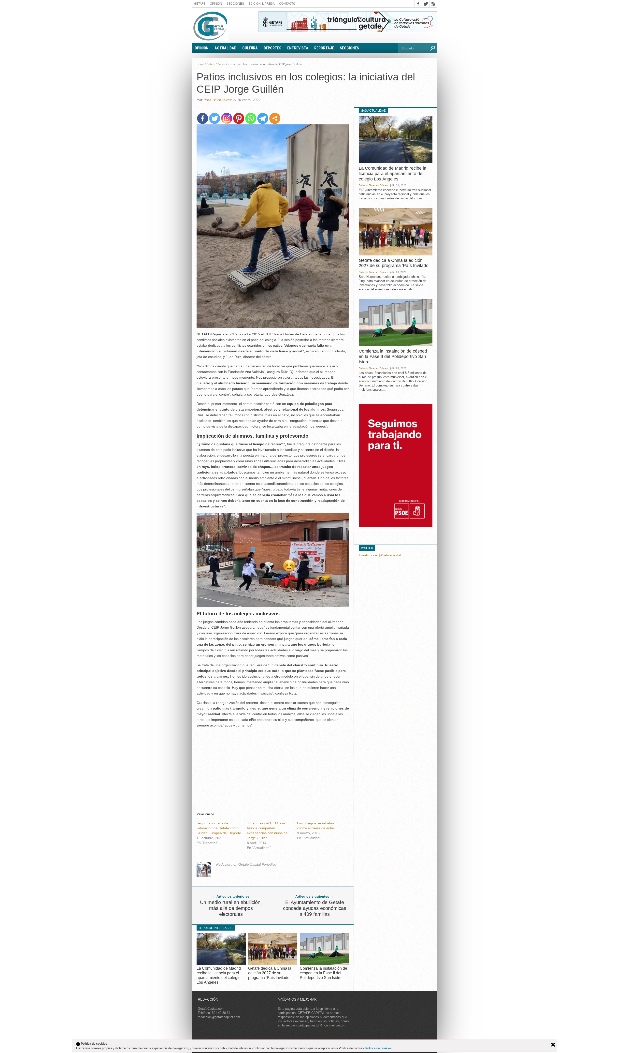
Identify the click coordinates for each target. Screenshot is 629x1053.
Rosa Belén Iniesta (217, 100)
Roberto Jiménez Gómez (373, 185)
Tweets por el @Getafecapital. (380, 555)
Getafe (199, 3)
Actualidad (225, 48)
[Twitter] (214, 118)
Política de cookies (378, 1048)
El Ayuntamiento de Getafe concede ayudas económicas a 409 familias (314, 908)
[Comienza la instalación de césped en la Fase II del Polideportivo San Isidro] (324, 963)
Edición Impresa (261, 3)
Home (200, 64)
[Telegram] (262, 118)
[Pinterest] (238, 118)
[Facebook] (202, 118)
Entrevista (297, 48)
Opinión (216, 3)
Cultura (250, 48)
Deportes (272, 48)
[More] (274, 118)
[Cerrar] (553, 1045)
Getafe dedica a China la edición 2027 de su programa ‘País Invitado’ (269, 973)
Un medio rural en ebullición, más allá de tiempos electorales (231, 908)
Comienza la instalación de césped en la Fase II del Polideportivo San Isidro (323, 973)
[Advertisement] (273, 766)
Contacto (287, 3)
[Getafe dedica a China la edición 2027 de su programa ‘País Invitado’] (272, 963)
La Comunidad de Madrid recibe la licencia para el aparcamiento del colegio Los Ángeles (392, 173)
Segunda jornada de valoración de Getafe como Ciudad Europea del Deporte (219, 828)
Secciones (235, 3)
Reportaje (324, 48)
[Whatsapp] (250, 118)
